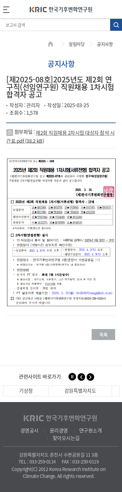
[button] (81, 377)
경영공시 (29, 430)
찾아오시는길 (66, 438)
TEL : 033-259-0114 (37, 461)
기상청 (26, 390)
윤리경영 (59, 430)
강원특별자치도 (80, 390)
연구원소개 (90, 430)
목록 (103, 334)
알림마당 (76, 44)
